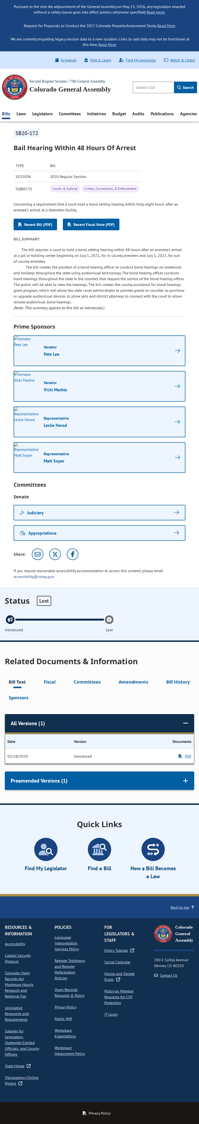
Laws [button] (21, 113)
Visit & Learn (100, 60)
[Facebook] (72, 554)
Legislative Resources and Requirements (17, 1013)
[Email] (37, 554)
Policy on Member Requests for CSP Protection (119, 997)
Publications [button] (162, 113)
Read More (166, 25)
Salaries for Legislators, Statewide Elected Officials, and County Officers (22, 1043)
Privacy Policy (65, 1007)
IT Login (111, 1014)
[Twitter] (55, 554)
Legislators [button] (42, 113)
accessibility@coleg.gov (34, 576)
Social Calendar (117, 962)
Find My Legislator (141, 60)
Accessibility (15, 943)
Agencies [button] (188, 113)
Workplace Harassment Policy (70, 1050)
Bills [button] (6, 113)
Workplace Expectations (65, 1033)
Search (188, 87)
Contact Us (168, 975)
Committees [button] (70, 113)
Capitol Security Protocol (18, 958)
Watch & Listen (182, 60)
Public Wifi (63, 1018)
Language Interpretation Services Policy (67, 943)
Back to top (180, 907)
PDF (188, 756)
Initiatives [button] (96, 113)
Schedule (68, 60)
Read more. (156, 12)
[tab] (17, 683)
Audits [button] (138, 113)
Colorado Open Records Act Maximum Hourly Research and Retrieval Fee (19, 984)
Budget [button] (119, 113)
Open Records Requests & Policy (69, 992)
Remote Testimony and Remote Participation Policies (70, 969)
